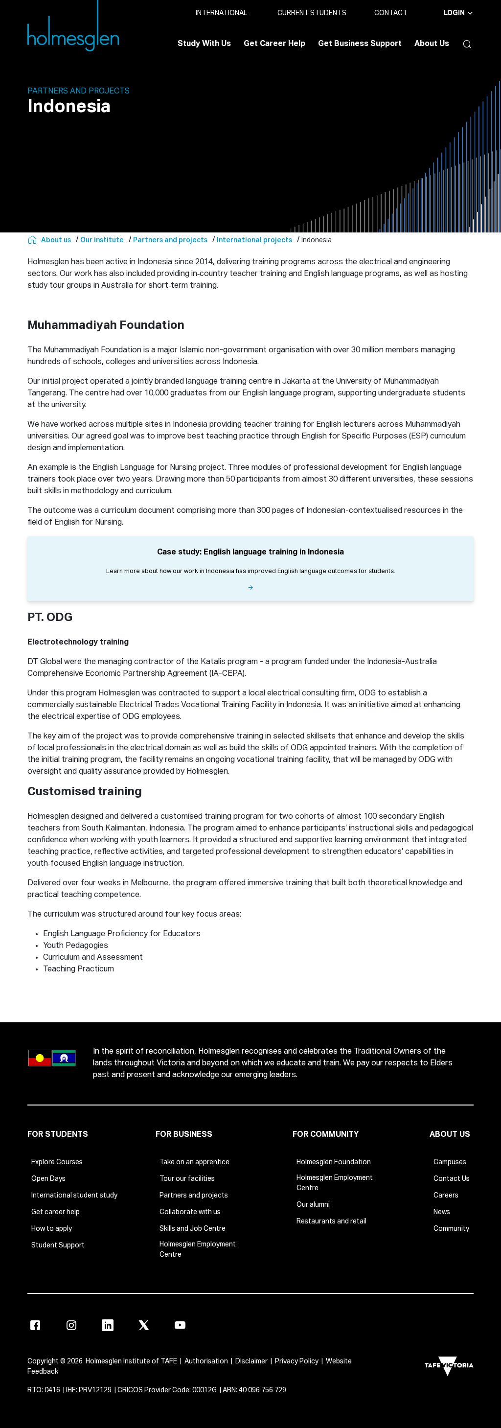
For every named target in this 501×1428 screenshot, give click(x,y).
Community (451, 1228)
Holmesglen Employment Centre (197, 1249)
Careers (445, 1195)
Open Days (48, 1178)
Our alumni (313, 1204)
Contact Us (451, 1178)
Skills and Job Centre (192, 1228)
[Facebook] (35, 1325)
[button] (465, 44)
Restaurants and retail (331, 1221)
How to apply (51, 1228)
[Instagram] (71, 1325)
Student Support (58, 1245)
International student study (74, 1195)
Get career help (55, 1212)
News (441, 1212)
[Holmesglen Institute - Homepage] (33, 240)
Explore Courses (57, 1162)
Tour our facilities (187, 1178)
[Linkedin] (107, 1325)
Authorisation (206, 1361)
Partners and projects (193, 1195)
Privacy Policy (297, 1361)
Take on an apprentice (194, 1162)
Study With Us (204, 44)
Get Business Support (360, 44)
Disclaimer (251, 1361)
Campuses (449, 1162)
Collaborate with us (190, 1212)
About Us (431, 44)
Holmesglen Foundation (333, 1162)
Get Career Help (274, 44)
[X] (144, 1325)
